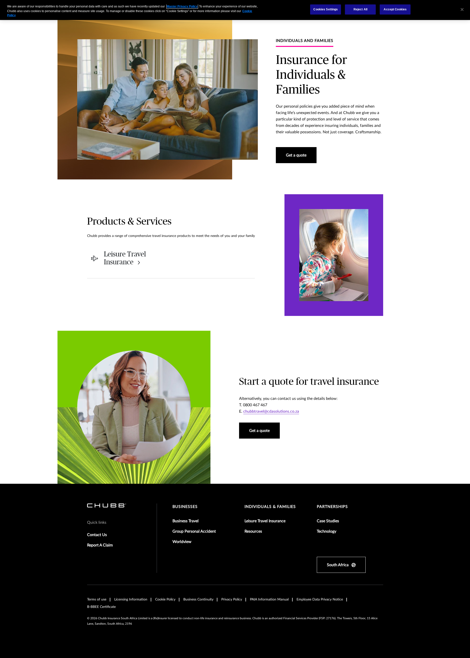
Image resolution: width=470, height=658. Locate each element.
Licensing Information (130, 599)
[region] (235, 10)
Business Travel (185, 521)
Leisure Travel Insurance (264, 521)
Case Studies (328, 521)
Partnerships (332, 507)
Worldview (181, 542)
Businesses (185, 507)
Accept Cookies (395, 9)
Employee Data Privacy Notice (320, 599)
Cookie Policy (165, 599)
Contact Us (97, 535)
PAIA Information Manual (269, 599)
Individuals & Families (270, 507)
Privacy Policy (231, 599)
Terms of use (96, 599)
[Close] (462, 9)
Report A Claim (100, 545)
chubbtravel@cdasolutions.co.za (271, 411)
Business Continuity (198, 599)
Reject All (360, 9)
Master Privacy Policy (182, 6)
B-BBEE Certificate (101, 607)
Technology (326, 531)
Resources (253, 531)
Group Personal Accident (194, 531)
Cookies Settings (325, 9)
